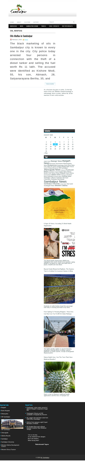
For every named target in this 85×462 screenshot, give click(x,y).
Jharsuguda (4, 432)
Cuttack (48, 166)
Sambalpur (4, 439)
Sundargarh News (49, 185)
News (21, 26)
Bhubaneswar (52, 165)
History (36, 22)
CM (45, 166)
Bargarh (3, 407)
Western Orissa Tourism (8, 449)
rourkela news (66, 176)
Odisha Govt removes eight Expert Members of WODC (37, 422)
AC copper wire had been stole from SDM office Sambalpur (37, 418)
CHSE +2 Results (54, 26)
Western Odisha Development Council (10, 445)
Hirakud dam (65, 166)
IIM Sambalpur (63, 168)
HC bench (54, 166)
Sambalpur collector (50, 178)
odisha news (56, 175)
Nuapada (62, 173)
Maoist (69, 172)
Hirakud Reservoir (53, 168)
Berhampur (53, 163)
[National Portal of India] (59, 218)
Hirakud (59, 166)
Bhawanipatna (59, 163)
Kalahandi (63, 170)
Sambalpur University (52, 184)
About (19, 22)
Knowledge (13, 26)
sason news (63, 184)
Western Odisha (61, 185)
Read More (50, 84)
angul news (47, 161)
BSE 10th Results (67, 26)
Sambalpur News (55, 181)
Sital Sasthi (70, 184)
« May (46, 153)
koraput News (63, 172)
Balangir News (56, 161)
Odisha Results (5, 436)
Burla (65, 165)
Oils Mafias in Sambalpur (21, 36)
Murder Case (47, 173)
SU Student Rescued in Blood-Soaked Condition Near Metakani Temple (36, 428)
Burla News (71, 165)
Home (12, 22)
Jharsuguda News (52, 170)
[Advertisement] (50, 17)
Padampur (63, 174)
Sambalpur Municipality (57, 179)
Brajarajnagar (60, 165)
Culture (27, 22)
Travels (43, 26)
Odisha (67, 173)
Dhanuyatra (4, 413)
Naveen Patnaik (56, 173)
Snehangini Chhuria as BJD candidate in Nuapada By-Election (37, 414)
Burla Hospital (5, 410)
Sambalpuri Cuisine (32, 26)
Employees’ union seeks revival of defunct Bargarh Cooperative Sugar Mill (37, 409)
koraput (56, 171)
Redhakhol (50, 176)
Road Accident (57, 176)
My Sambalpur (45, 457)
